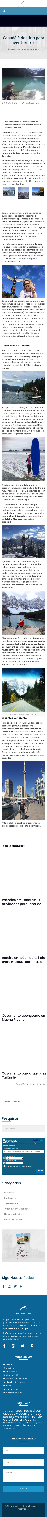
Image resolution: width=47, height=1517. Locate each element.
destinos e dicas (29, 1411)
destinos (10, 1368)
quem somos (12, 1389)
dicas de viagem (15, 1414)
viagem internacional (24, 1425)
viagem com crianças (16, 1378)
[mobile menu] (44, 11)
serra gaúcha (24, 1419)
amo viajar (6, 1411)
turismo (14, 1423)
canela (14, 1411)
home (9, 1364)
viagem (29, 1422)
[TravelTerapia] (23, 4)
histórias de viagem (15, 1382)
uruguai (21, 1423)
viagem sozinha (11, 1428)
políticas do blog (14, 1393)
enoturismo (11, 1371)
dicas (8, 1386)
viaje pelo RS (12, 1375)
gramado (34, 1413)
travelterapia (7, 1423)
